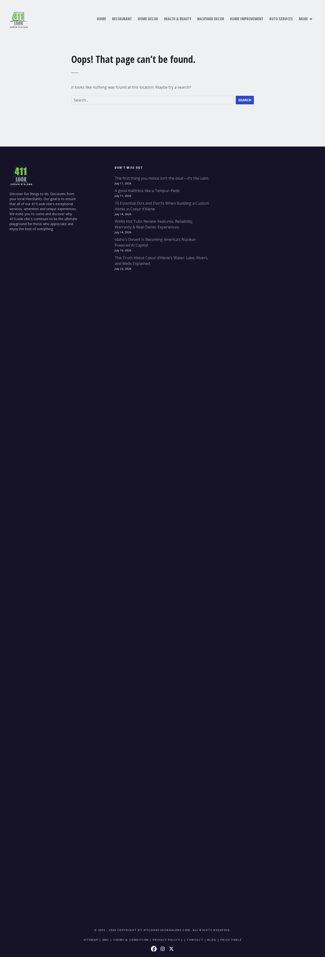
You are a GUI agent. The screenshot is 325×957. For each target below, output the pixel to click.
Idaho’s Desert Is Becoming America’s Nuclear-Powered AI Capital (156, 242)
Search (244, 100)
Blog (211, 940)
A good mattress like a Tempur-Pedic (147, 190)
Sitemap (91, 940)
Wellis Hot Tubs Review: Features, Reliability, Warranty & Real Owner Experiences (154, 224)
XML (105, 940)
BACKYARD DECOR (210, 18)
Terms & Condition (131, 940)
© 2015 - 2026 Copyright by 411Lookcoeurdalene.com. (142, 930)
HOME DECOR (148, 18)
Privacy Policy (166, 940)
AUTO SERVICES (281, 18)
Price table (230, 940)
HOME (101, 18)
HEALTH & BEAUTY (177, 18)
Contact (195, 940)
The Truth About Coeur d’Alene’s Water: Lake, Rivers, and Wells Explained (161, 260)
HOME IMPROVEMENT (246, 18)
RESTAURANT (122, 18)
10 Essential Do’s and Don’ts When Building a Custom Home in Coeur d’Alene (162, 206)
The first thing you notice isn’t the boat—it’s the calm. (162, 178)
